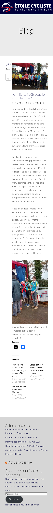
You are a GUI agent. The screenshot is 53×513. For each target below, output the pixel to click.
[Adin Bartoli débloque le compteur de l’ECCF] (30, 77)
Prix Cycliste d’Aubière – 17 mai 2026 (22, 442)
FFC (37, 103)
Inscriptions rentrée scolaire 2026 (21, 437)
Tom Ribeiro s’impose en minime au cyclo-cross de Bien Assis (19, 370)
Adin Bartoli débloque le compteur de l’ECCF (28, 96)
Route (42, 103)
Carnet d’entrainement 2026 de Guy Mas (24, 446)
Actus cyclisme (20, 462)
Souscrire (14, 499)
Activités (30, 103)
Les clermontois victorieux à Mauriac (19, 389)
